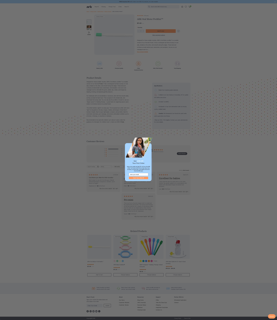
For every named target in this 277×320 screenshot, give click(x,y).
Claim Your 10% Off (138, 178)
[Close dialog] (150, 139)
